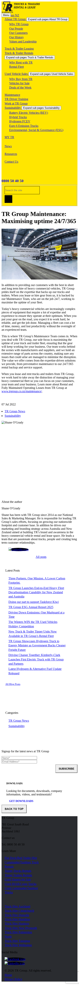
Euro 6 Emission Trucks (23, 125)
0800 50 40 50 (13, 181)
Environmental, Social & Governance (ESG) (36, 130)
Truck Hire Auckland (17, 906)
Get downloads (21, 801)
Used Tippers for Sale (18, 879)
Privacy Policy (13, 979)
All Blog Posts (12, 684)
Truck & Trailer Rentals (19, 53)
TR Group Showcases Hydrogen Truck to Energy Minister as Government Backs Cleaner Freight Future (37, 645)
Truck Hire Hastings (17, 923)
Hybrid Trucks (18, 117)
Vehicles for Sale (19, 83)
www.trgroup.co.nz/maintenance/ (22, 391)
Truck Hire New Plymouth (21, 928)
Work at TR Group (16, 103)
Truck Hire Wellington (18, 945)
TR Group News (15, 411)
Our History (16, 37)
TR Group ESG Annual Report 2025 (30, 607)
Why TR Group (19, 24)
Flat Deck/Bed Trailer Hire (21, 858)
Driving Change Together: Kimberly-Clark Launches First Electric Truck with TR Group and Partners (36, 659)
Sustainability (13, 107)
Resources (11, 154)
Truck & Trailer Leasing (19, 48)
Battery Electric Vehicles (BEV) (28, 112)
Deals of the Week (20, 87)
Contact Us (11, 161)
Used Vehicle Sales (17, 73)
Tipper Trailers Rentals (18, 875)
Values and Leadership (23, 41)
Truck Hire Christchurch (19, 910)
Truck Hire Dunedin (17, 915)
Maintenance (12, 94)
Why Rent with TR (21, 62)
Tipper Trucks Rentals (18, 870)
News (8, 146)
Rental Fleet (16, 66)
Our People (16, 28)
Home (8, 975)
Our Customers (18, 32)
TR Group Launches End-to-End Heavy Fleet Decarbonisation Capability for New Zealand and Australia (36, 592)
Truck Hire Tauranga (17, 940)
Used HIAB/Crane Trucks (20, 884)
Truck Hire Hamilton (17, 919)
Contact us (8, 838)
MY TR (9, 137)
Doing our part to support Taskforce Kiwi (33, 601)
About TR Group (15, 19)
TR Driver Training (16, 99)
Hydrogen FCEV (19, 121)
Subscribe (66, 768)
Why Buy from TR (20, 79)
